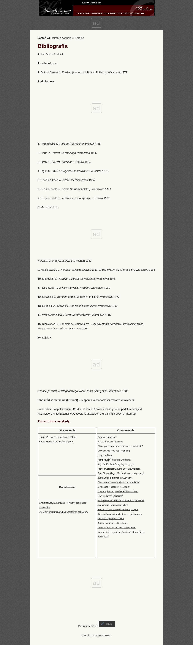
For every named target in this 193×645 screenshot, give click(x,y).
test (143, 13)
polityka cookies (102, 635)
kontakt (85, 635)
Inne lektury (96, 3)
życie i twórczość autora (128, 13)
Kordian (85, 3)
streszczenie (83, 13)
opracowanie (97, 13)
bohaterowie (110, 13)
